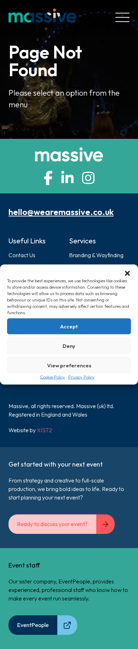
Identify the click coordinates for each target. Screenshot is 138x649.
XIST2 (44, 430)
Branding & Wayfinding (96, 255)
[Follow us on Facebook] (48, 178)
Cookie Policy (52, 377)
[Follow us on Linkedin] (67, 178)
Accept (69, 326)
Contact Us (21, 255)
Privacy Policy (81, 377)
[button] (127, 273)
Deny (69, 345)
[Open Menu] (122, 17)
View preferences (69, 365)
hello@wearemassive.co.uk (61, 212)
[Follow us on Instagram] (88, 178)
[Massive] (42, 17)
